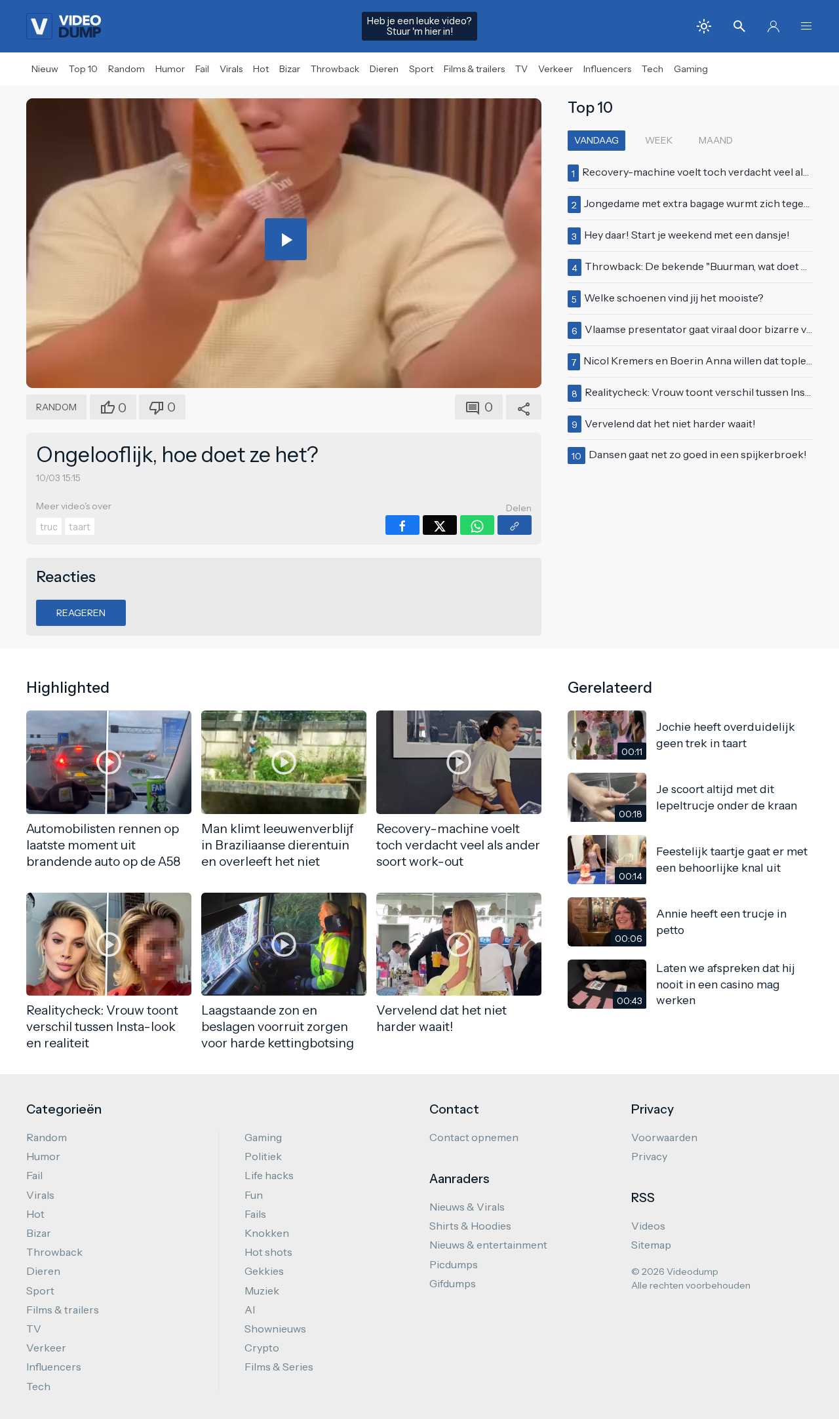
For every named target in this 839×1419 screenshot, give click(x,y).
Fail (202, 69)
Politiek (263, 1156)
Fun (253, 1194)
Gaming (691, 69)
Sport (421, 69)
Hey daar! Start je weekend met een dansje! (687, 234)
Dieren (384, 69)
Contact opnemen (473, 1137)
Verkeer (555, 69)
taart (79, 527)
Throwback (335, 69)
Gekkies (264, 1270)
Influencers (607, 69)
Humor (170, 69)
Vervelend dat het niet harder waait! (670, 423)
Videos (648, 1225)
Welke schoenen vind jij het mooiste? (674, 297)
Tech (652, 69)
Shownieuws (275, 1328)
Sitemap (651, 1244)
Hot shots (268, 1251)
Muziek (261, 1290)
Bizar (289, 69)
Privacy (649, 1156)
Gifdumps (452, 1283)
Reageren (81, 613)
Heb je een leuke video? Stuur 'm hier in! (419, 26)
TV (521, 69)
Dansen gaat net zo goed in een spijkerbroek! (698, 454)
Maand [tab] (716, 140)
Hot (261, 69)
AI (249, 1309)
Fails (255, 1213)
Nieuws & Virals (467, 1206)
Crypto (261, 1347)
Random (126, 69)
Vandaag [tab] (596, 140)
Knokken (266, 1232)
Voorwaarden (664, 1137)
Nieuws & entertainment (488, 1244)
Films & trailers (474, 69)
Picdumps (453, 1264)
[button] (806, 26)
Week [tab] (659, 140)
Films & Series (278, 1366)
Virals (231, 69)
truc (49, 527)
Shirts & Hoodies (470, 1225)
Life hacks (269, 1175)
